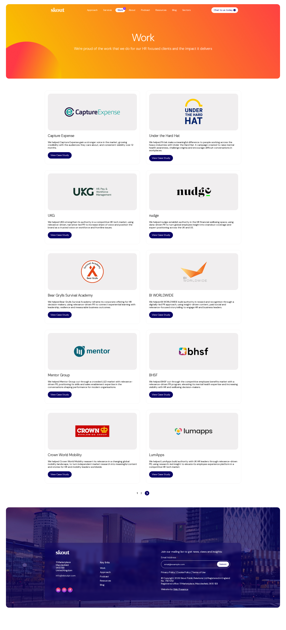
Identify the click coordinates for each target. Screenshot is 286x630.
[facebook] (70, 590)
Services (107, 10)
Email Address (169, 557)
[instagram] (64, 590)
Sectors (186, 10)
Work (120, 10)
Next (147, 492)
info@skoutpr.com (66, 575)
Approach (92, 10)
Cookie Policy (184, 572)
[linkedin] (58, 590)
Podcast (145, 10)
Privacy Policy (168, 572)
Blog (174, 10)
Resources (161, 10)
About (132, 10)
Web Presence (180, 589)
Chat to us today (223, 10)
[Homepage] (58, 10)
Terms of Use (199, 572)
